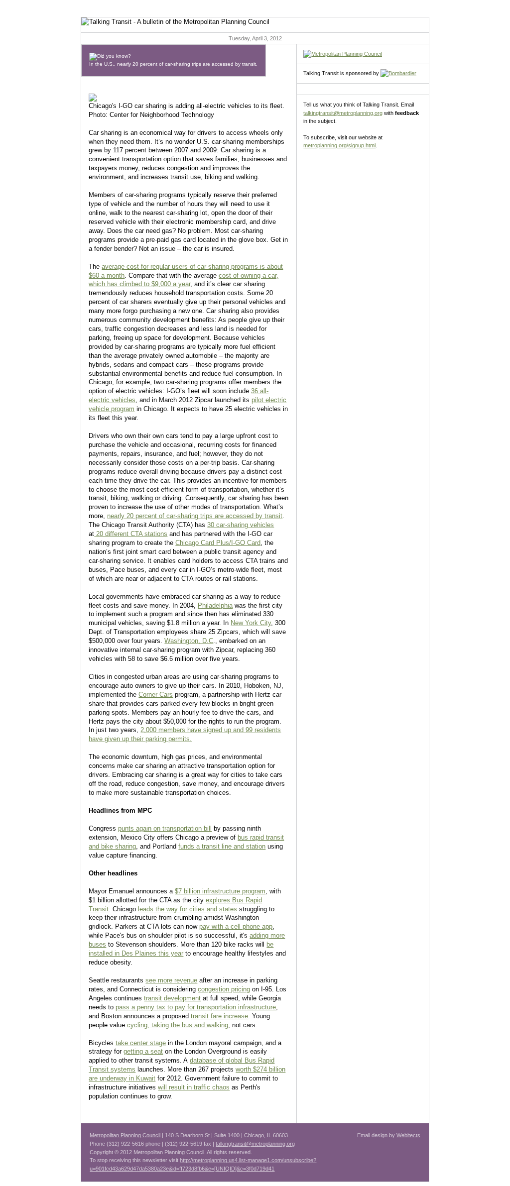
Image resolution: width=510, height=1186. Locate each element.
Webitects (408, 1135)
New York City (251, 623)
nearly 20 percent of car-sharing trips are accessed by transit (194, 516)
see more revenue (171, 980)
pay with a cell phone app (235, 926)
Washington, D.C (188, 641)
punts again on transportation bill (165, 828)
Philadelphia (215, 605)
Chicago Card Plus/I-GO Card (217, 542)
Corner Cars (155, 694)
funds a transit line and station (221, 846)
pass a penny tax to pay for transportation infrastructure (196, 1007)
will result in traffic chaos (194, 1087)
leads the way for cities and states (187, 909)
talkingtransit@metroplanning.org (342, 113)
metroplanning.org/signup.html (339, 145)
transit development (172, 998)
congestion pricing (224, 989)
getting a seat (143, 1051)
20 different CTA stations (130, 534)
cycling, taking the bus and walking (177, 1025)
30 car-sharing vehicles (240, 525)
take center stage (141, 1043)
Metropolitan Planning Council (125, 1135)
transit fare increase (219, 1016)
